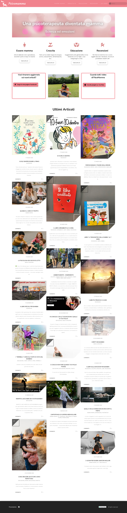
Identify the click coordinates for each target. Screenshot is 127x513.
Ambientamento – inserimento (63, 275)
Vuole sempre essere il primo (29, 161)
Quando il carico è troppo (29, 211)
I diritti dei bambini (98, 342)
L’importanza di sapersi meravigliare (63, 414)
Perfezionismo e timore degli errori (97, 165)
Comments (18, 179)
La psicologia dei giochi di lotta (29, 260)
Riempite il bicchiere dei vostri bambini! (29, 399)
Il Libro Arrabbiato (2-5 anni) (63, 228)
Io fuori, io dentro (63, 156)
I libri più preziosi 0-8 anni (98, 300)
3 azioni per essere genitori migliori (97, 460)
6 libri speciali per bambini (29, 306)
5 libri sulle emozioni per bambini (97, 367)
